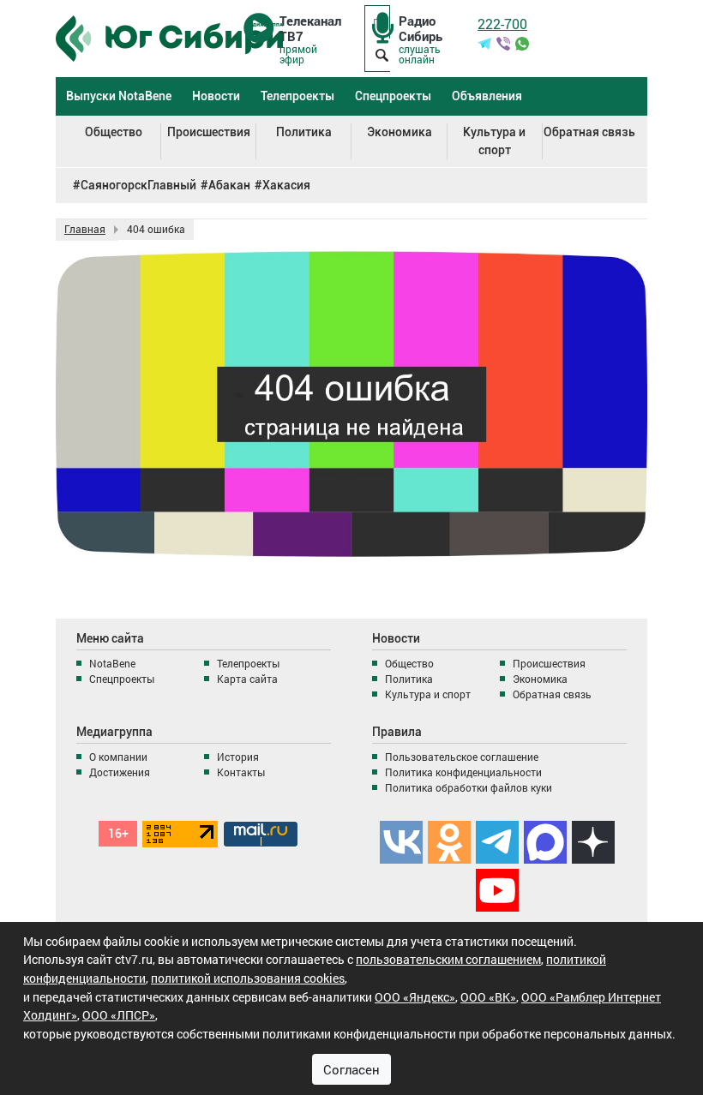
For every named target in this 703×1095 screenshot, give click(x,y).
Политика (304, 132)
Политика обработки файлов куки (468, 787)
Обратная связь (589, 132)
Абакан (229, 185)
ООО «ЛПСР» (118, 1015)
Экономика (399, 132)
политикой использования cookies (248, 978)
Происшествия (208, 132)
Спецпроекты (393, 96)
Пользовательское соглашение (461, 756)
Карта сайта (247, 678)
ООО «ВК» (488, 997)
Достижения (119, 772)
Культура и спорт (494, 141)
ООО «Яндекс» (415, 997)
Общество (113, 132)
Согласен (351, 1069)
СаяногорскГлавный (138, 185)
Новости (216, 96)
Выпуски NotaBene (118, 96)
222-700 (502, 24)
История (238, 756)
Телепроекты (297, 96)
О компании (118, 756)
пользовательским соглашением (448, 959)
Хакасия (286, 185)
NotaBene (112, 663)
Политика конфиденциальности (463, 772)
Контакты (241, 772)
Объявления (487, 96)
